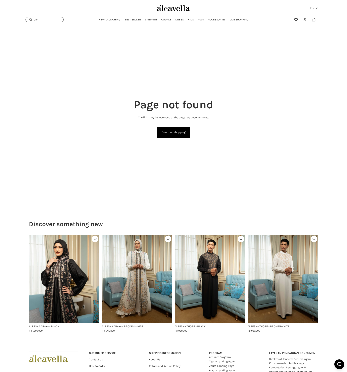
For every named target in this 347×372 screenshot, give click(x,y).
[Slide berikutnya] (93, 278)
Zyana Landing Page (222, 361)
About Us (154, 359)
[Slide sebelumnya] (35, 278)
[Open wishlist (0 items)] (296, 20)
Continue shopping (174, 132)
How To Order (97, 366)
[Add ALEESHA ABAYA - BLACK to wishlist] (95, 239)
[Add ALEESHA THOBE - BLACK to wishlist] (241, 239)
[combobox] (44, 19)
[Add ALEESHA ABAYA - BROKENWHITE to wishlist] (168, 239)
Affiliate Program (220, 357)
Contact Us (96, 359)
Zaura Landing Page (221, 366)
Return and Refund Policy (165, 366)
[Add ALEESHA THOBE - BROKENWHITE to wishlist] (314, 239)
